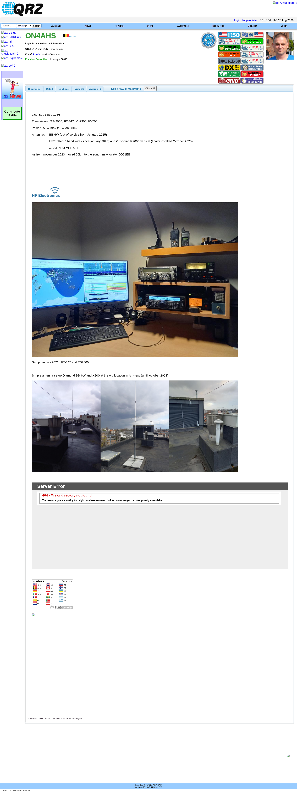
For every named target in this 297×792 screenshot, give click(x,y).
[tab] (34, 89)
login (237, 20)
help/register (249, 20)
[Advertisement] (156, 756)
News (88, 25)
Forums (119, 25)
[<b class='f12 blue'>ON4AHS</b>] (280, 58)
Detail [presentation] (49, 89)
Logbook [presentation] (63, 89)
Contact (252, 25)
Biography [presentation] (34, 89)
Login (283, 25)
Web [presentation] (79, 89)
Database (56, 25)
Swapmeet (183, 25)
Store (150, 25)
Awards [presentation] (95, 89)
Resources (218, 25)
